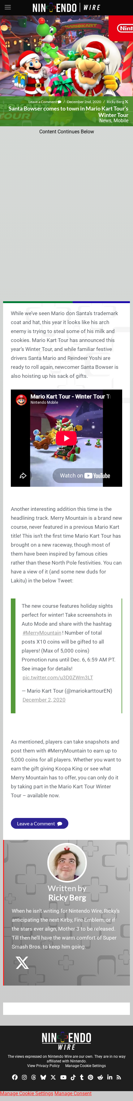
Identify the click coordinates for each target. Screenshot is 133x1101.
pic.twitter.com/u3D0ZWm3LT (58, 677)
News (105, 120)
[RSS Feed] (119, 1077)
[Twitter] (53, 1077)
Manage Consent (73, 1093)
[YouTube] (63, 1077)
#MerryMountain (42, 633)
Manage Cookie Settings (85, 1066)
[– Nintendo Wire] (66, 1041)
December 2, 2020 (44, 700)
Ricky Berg (115, 101)
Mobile (121, 120)
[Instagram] (24, 1077)
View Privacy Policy (43, 1066)
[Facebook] (15, 1077)
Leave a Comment (43, 101)
